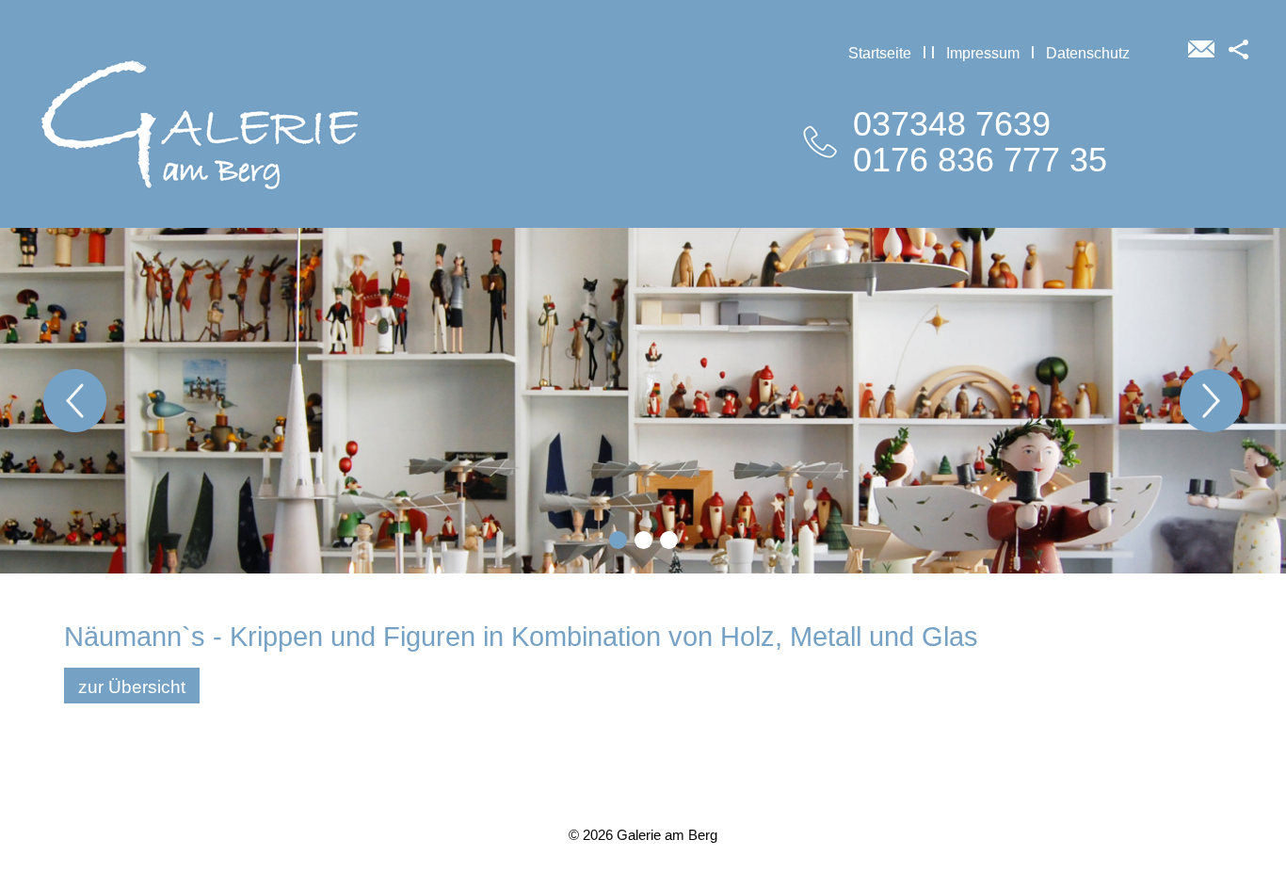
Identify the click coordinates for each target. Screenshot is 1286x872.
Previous (74, 400)
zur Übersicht (131, 687)
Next (1211, 400)
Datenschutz (1088, 52)
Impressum (983, 52)
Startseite (879, 52)
